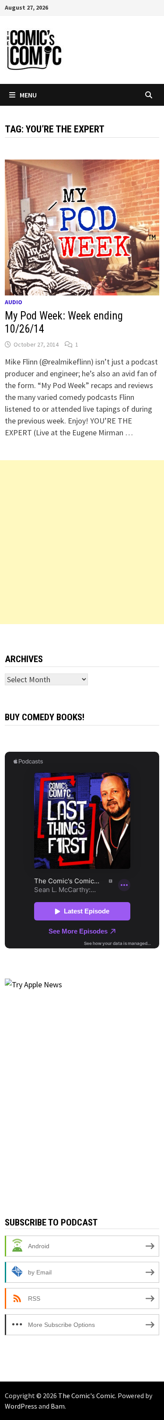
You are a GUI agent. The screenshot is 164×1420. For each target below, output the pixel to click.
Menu (28, 94)
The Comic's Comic (86, 1395)
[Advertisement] (82, 542)
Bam (58, 1406)
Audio (13, 302)
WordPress (21, 1406)
